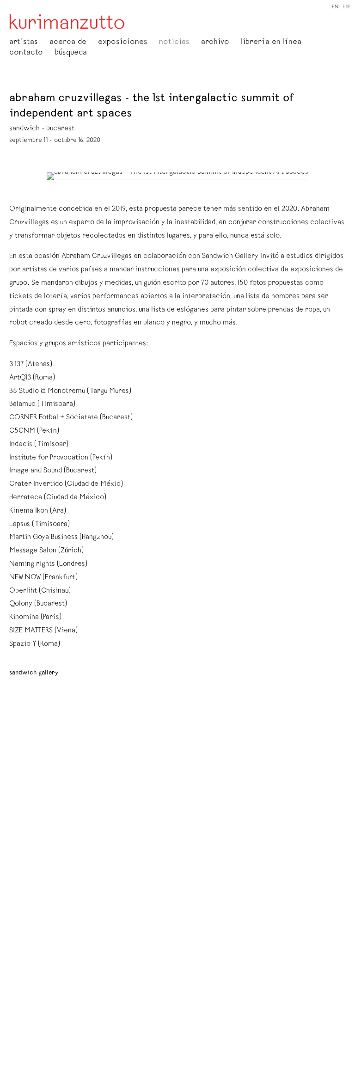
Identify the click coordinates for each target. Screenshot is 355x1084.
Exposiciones (122, 42)
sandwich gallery (33, 673)
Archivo (215, 42)
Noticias (174, 42)
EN (335, 7)
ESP (346, 7)
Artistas (23, 42)
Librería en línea (271, 42)
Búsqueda (71, 53)
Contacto (26, 53)
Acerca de (67, 42)
